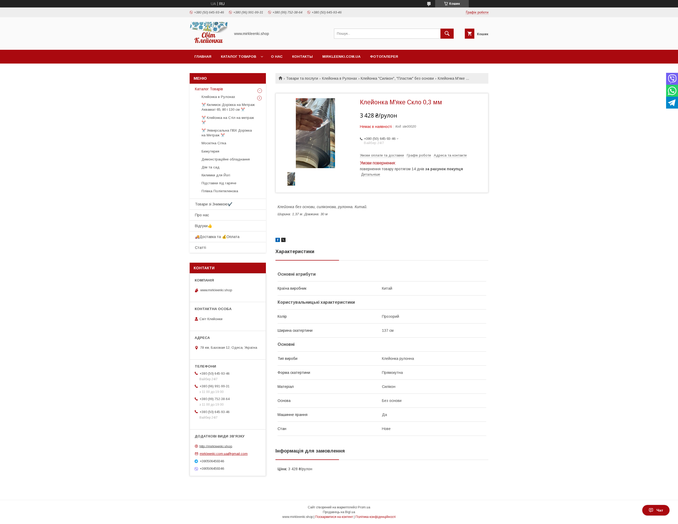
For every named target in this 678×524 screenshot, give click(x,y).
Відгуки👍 (203, 226)
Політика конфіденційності (375, 517)
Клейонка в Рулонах (339, 78)
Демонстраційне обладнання (226, 159)
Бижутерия (210, 151)
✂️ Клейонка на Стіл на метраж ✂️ (228, 120)
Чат (660, 510)
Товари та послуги (302, 78)
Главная (202, 57)
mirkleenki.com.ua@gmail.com (224, 454)
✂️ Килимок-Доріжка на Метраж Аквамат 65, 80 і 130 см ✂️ (228, 107)
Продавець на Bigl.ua (339, 512)
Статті (200, 247)
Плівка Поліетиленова (220, 191)
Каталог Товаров (238, 57)
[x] (283, 241)
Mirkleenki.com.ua (341, 57)
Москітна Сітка (214, 143)
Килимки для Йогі (216, 175)
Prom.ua (364, 507)
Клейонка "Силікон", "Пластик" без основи (397, 78)
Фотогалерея (384, 57)
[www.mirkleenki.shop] (209, 43)
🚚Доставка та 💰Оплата (217, 237)
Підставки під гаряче (219, 183)
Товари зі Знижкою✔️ (213, 204)
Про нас (202, 215)
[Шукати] (447, 34)
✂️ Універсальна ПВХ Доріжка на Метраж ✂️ (227, 132)
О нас (277, 57)
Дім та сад (211, 167)
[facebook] (277, 241)
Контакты (302, 57)
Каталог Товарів (209, 89)
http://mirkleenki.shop (215, 446)
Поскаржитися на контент (334, 517)
